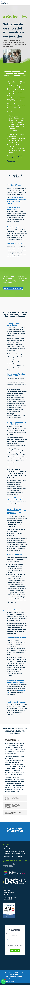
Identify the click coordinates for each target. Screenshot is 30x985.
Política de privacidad (14, 977)
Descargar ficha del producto (13, 288)
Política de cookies (14, 979)
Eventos (6, 895)
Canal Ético (10, 981)
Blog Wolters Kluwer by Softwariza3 (11, 898)
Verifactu (7, 847)
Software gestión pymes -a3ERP (14, 854)
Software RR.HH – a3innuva (13, 856)
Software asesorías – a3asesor (14, 851)
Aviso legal (14, 975)
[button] (3, 981)
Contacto (7, 890)
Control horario (9, 849)
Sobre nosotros (9, 893)
